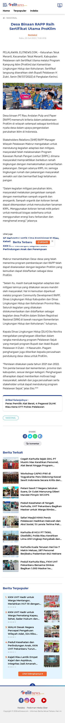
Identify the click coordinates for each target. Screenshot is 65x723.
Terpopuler (20, 10)
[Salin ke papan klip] (40, 436)
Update (43, 242)
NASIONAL (11, 418)
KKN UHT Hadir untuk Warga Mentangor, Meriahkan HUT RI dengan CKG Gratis (23, 600)
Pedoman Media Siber (37, 708)
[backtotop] (32, 686)
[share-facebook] (25, 436)
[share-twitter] (30, 436)
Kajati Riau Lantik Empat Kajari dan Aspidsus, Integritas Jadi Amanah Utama (23, 660)
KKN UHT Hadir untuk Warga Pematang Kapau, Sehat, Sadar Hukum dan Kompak (23, 615)
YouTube (46, 704)
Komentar (34, 443)
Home (6, 10)
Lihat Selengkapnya (31, 674)
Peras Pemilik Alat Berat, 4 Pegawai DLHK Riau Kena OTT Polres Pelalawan (30, 405)
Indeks (34, 10)
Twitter (40, 699)
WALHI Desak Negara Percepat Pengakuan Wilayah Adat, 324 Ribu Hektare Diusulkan (22, 630)
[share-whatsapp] (35, 436)
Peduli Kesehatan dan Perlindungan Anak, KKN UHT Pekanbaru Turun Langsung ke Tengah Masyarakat (23, 645)
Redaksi (21, 708)
